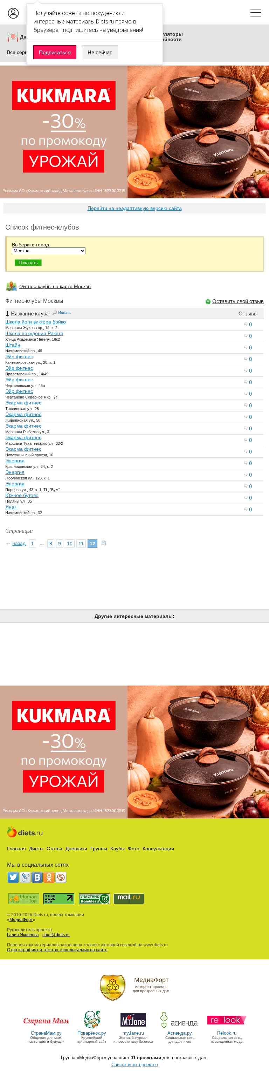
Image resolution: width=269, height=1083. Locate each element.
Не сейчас (100, 52)
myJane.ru (133, 1033)
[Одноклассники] (49, 877)
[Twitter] (13, 877)
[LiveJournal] (25, 877)
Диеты (36, 848)
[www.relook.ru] (227, 1027)
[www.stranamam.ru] (46, 1027)
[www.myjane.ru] (133, 1027)
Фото (133, 848)
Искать (64, 313)
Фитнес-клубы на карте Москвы (55, 286)
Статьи (54, 848)
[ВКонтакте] (37, 877)
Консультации (158, 848)
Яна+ (11, 507)
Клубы (117, 848)
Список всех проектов (134, 1064)
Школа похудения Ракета (34, 333)
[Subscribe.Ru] (61, 877)
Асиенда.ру (179, 1033)
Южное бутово (22, 495)
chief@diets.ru (56, 934)
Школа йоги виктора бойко (35, 322)
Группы (98, 848)
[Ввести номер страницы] (103, 543)
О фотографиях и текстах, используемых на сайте (57, 949)
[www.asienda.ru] (180, 1027)
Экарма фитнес (23, 403)
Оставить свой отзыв (238, 301)
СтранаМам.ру (46, 1033)
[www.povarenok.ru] (92, 1027)
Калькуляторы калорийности (164, 37)
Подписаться (55, 52)
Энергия (15, 460)
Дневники (76, 848)
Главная (16, 848)
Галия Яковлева (23, 934)
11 (81, 543)
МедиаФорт (21, 919)
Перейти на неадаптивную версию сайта (135, 208)
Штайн (12, 345)
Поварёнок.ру (91, 1033)
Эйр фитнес (19, 356)
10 (70, 543)
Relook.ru (226, 1033)
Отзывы (248, 313)
